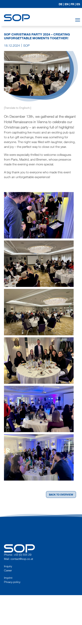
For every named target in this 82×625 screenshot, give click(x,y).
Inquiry (8, 566)
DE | (61, 4)
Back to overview (61, 494)
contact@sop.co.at (22, 558)
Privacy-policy (12, 582)
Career (8, 570)
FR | (73, 4)
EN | (67, 4)
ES (78, 4)
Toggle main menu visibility (78, 20)
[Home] (17, 14)
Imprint (8, 577)
